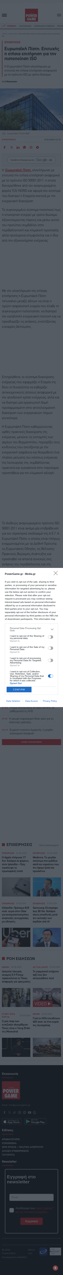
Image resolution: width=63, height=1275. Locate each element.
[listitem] (31, 629)
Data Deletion (13, 701)
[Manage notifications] (55, 1267)
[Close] (57, 574)
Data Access (31, 701)
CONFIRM (19, 689)
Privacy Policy (50, 701)
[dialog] (31, 637)
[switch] (50, 637)
